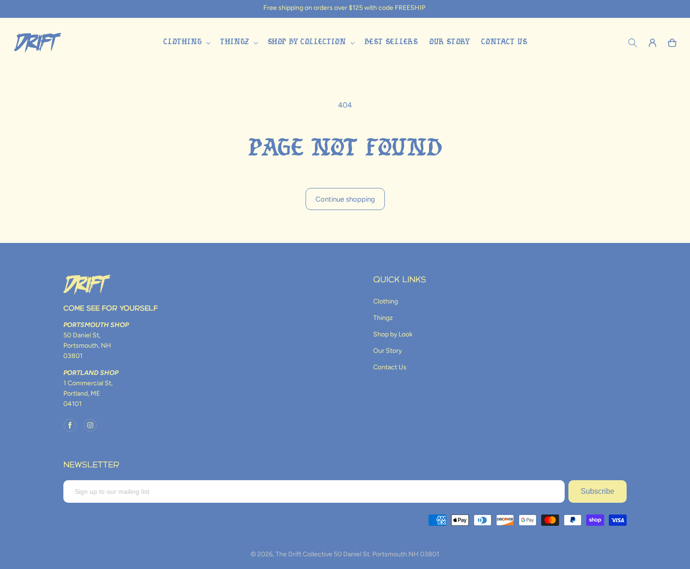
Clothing (385, 301)
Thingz (383, 318)
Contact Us (389, 367)
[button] (186, 42)
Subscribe (597, 491)
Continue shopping (345, 199)
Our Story (387, 351)
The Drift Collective (304, 554)
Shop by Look (393, 334)
